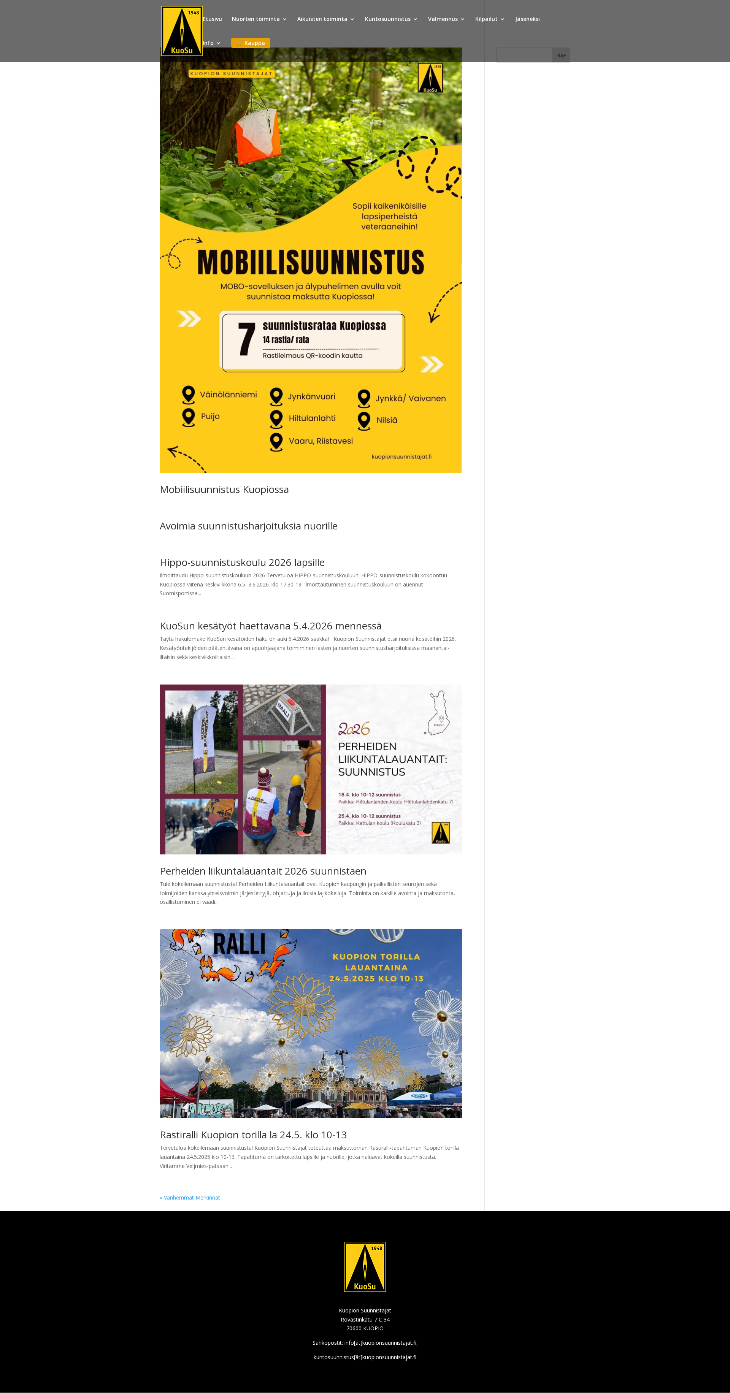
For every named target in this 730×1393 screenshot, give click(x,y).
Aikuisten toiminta (322, 19)
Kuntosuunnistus (388, 19)
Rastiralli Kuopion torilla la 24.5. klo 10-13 (253, 1134)
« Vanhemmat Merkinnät (190, 1197)
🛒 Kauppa (250, 42)
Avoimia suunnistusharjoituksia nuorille (249, 525)
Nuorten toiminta (256, 19)
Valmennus (443, 19)
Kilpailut (486, 19)
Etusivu (212, 19)
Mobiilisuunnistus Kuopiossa (224, 489)
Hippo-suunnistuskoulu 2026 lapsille (242, 562)
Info (208, 43)
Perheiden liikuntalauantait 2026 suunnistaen (263, 871)
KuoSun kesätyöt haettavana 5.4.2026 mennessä (271, 625)
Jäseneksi (527, 19)
